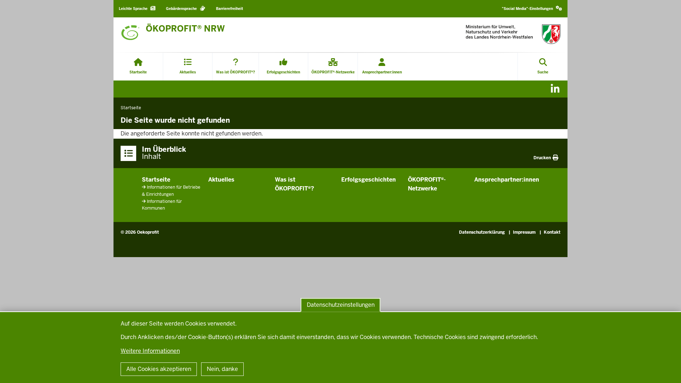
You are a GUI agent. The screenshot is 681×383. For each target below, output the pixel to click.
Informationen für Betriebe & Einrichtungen (171, 190)
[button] (532, 8)
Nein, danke (222, 369)
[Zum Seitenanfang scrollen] (667, 370)
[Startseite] (513, 34)
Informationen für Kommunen (162, 205)
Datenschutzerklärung (482, 232)
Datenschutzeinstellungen (341, 305)
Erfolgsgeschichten (368, 179)
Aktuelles (221, 179)
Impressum (524, 232)
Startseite (156, 179)
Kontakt (552, 232)
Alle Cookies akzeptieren (158, 369)
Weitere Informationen (150, 351)
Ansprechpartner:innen (506, 179)
